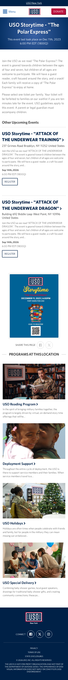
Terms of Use (34, 652)
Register (10, 181)
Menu (9, 11)
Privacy (34, 648)
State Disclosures (34, 656)
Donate (58, 11)
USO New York (34, 3)
